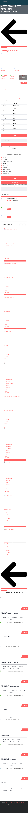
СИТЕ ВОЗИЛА (13, 802)
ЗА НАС (18, 802)
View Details (6, 258)
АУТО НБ (7, 802)
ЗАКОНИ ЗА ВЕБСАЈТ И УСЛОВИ (15, 804)
